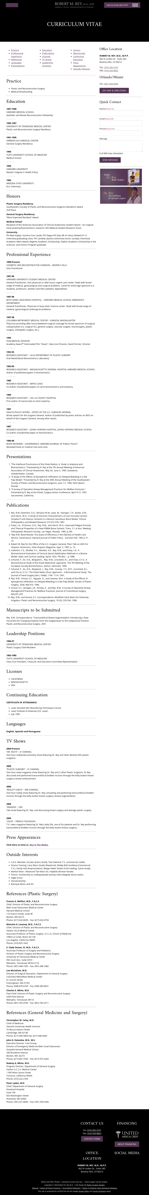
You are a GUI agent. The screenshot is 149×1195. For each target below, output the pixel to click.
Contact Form (92, 1138)
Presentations (18, 65)
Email (106, 118)
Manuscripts (79, 53)
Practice (15, 50)
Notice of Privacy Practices (50, 1188)
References (16, 59)
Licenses (46, 56)
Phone (107, 128)
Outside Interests (81, 69)
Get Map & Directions (114, 90)
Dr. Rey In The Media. (37, 844)
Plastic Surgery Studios (96, 1185)
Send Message (110, 160)
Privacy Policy (84, 1191)
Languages (16, 62)
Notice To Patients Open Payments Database (99, 1188)
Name (107, 109)
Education (47, 50)
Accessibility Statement (72, 1188)
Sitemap (35, 1188)
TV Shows (47, 59)
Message (103, 138)
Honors (76, 50)
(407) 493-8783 (111, 84)
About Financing (127, 1144)
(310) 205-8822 (111, 70)
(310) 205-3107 (111, 67)
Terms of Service (99, 1191)
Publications (48, 53)
